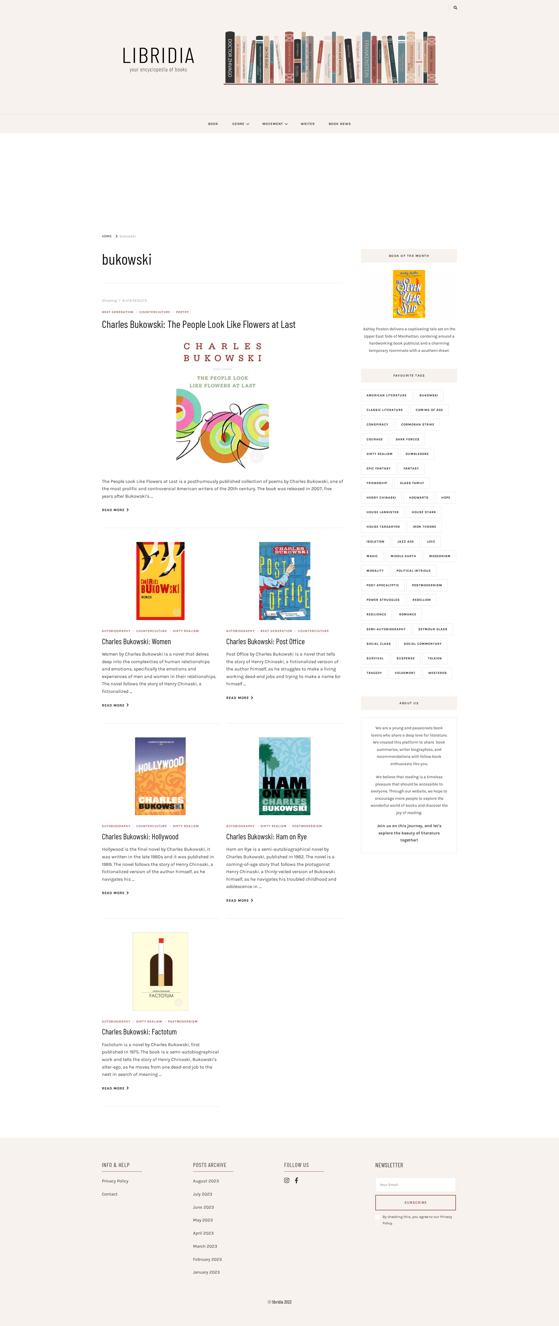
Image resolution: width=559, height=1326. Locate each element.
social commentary (423, 644)
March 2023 (205, 1246)
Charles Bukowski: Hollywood (140, 836)
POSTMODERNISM (307, 826)
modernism (440, 556)
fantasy (411, 468)
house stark (424, 512)
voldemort (405, 673)
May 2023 (203, 1220)
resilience (376, 614)
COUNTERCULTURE (154, 312)
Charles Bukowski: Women (136, 641)
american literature (387, 395)
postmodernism (427, 585)
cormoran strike (417, 424)
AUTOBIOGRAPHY (116, 631)
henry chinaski (381, 497)
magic (372, 556)
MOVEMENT (272, 124)
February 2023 (207, 1259)
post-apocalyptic (383, 585)
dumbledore (417, 454)
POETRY (182, 312)
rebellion (422, 600)
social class (379, 644)
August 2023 (206, 1181)
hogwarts (419, 497)
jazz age (405, 541)
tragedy (374, 673)
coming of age (429, 410)
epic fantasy (379, 468)
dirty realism (380, 454)
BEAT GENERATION (118, 312)
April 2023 (203, 1233)
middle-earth (403, 556)
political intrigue (414, 571)
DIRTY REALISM (186, 631)
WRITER (308, 124)
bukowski (429, 395)
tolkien (435, 658)
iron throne (424, 527)
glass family (412, 483)
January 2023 (206, 1272)
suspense (406, 658)
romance (407, 614)
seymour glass (432, 629)
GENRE (238, 124)
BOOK (213, 124)
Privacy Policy (115, 1181)
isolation (376, 541)
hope (445, 497)
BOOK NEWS (340, 124)
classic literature (385, 410)
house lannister (383, 512)
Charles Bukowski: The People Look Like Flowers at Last (199, 323)
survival (375, 658)
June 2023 (203, 1207)
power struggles (383, 600)
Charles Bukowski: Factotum (139, 1031)
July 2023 (202, 1194)
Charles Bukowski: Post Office (265, 641)
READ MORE (113, 510)
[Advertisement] (279, 177)
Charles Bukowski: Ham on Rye (266, 836)
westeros (437, 673)
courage (375, 439)
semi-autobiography (386, 629)
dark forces (408, 439)
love (431, 541)
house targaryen (383, 527)
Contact (110, 1194)
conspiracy (377, 424)
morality (375, 571)
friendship (377, 483)
